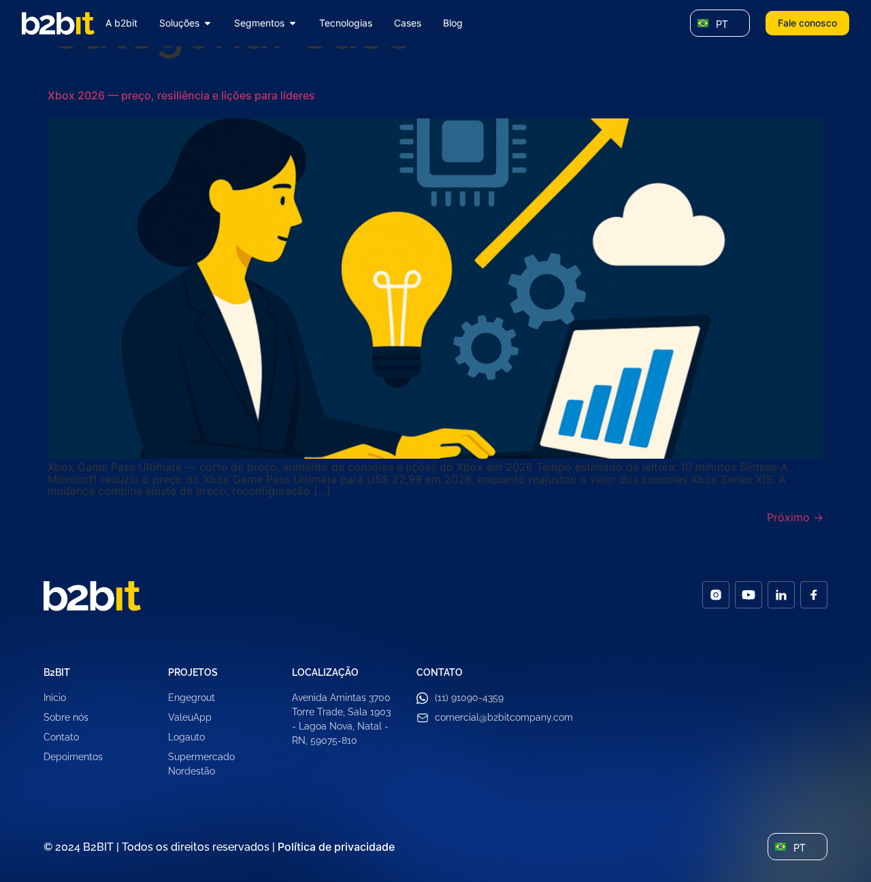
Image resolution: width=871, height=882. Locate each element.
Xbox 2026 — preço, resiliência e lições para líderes (181, 95)
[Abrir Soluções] (207, 23)
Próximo (795, 517)
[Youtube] (748, 594)
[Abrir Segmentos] (292, 23)
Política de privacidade (336, 846)
